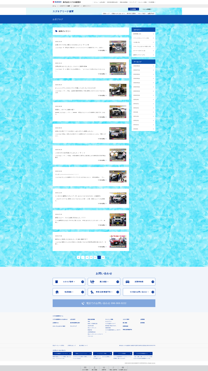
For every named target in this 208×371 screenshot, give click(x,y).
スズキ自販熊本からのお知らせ (60, 319)
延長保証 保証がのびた (110, 325)
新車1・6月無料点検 (92, 323)
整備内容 (90, 329)
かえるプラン (108, 321)
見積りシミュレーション (81, 353)
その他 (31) (136, 42)
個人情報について (83, 345)
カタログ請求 (126, 319)
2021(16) (136, 116)
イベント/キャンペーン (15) (141, 38)
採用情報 (142, 322)
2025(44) (136, 99)
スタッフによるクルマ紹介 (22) (142, 46)
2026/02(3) (136, 91)
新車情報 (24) (137, 33)
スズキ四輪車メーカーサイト (61, 353)
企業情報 (142, 319)
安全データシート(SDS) (58, 345)
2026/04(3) (136, 82)
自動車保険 (108, 327)
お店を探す (102, 2)
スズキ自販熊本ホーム (58, 316)
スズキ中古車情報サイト (142, 353)
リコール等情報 (122, 353)
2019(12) (136, 124)
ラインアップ (132, 2)
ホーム (96, 2)
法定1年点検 (91, 325)
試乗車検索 (125, 326)
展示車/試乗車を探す (112, 2)
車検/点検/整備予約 (127, 329)
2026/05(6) (136, 78)
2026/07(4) (136, 70)
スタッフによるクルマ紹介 (59, 326)
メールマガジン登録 (101, 353)
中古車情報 (151, 2)
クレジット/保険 (142, 2)
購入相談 (125, 322)
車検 (89, 321)
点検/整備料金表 (91, 332)
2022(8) (135, 112)
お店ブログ (76, 6)
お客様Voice (56, 322)
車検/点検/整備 (123, 2)
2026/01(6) (136, 95)
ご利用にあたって (71, 345)
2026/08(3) (136, 66)
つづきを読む (101, 50)
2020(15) (136, 120)
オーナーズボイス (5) (139, 50)
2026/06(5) (136, 74)
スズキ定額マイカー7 (110, 323)
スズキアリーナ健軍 (65, 6)
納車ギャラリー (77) (139, 55)
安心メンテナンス (92, 327)
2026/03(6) (136, 86)
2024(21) (136, 103)
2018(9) (135, 129)
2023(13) (136, 108)
